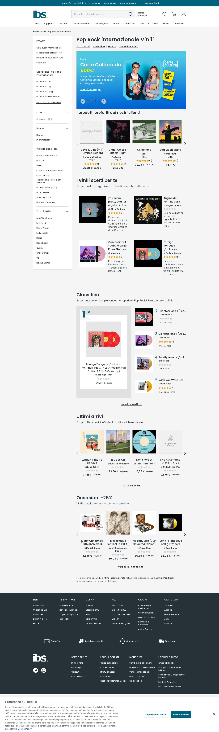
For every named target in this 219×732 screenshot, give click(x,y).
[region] (109, 714)
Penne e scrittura (172, 614)
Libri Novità (38, 605)
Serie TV (115, 618)
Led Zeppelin (42, 233)
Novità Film (117, 605)
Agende (168, 610)
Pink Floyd (41, 223)
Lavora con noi (136, 676)
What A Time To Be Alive (92, 461)
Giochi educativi (146, 612)
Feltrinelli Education (167, 682)
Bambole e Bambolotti (143, 623)
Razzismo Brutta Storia (169, 686)
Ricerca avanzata (142, 14)
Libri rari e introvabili (69, 610)
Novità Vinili (91, 618)
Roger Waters (43, 228)
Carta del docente (128, 3)
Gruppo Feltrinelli (166, 662)
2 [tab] (91, 101)
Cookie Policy (25, 728)
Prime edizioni (66, 605)
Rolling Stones (43, 263)
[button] (131, 14)
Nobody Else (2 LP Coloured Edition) (144, 542)
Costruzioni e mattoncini (144, 607)
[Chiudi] (213, 713)
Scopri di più (92, 221)
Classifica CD (92, 610)
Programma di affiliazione (142, 667)
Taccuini (168, 605)
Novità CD (90, 605)
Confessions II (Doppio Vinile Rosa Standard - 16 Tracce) (118, 245)
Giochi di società (146, 617)
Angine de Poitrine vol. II (172, 199)
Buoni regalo (94, 3)
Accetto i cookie (181, 714)
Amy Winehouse (44, 218)
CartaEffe (66, 3)
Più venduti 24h (43, 81)
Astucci (168, 623)
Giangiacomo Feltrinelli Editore (169, 669)
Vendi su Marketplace (139, 671)
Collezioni (64, 618)
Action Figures (145, 629)
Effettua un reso (107, 671)
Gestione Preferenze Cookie (113, 680)
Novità (39, 135)
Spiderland (144, 150)
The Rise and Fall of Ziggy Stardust (48, 181)
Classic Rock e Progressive (49, 53)
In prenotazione (43, 140)
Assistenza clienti (151, 3)
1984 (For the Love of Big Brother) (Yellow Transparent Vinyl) (170, 542)
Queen (39, 248)
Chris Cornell (42, 253)
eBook (36, 623)
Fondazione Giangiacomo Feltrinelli (171, 676)
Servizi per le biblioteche (140, 662)
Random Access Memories (49, 170)
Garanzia (105, 676)
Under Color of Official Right (118, 151)
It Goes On (118, 460)
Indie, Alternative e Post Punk (49, 58)
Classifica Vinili (93, 623)
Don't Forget (144, 460)
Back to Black (43, 175)
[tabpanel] (131, 80)
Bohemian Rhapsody (46, 187)
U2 (37, 258)
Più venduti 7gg (43, 86)
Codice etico (135, 680)
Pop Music (41, 63)
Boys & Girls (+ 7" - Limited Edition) (92, 151)
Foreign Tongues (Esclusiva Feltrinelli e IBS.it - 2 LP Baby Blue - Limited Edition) (171, 245)
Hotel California (43, 192)
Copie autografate (68, 614)
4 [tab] (98, 101)
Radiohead (42, 243)
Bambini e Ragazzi (121, 623)
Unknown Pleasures (45, 202)
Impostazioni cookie (156, 714)
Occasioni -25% (44, 119)
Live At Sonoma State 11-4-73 (170, 461)
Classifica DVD (119, 610)
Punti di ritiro (80, 3)
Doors (39, 238)
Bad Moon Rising (170, 150)
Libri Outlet (38, 614)
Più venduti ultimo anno (47, 96)
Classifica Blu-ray (121, 614)
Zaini (166, 618)
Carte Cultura (110, 3)
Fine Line (40, 160)
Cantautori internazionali (48, 48)
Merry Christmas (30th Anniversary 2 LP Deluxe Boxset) (92, 542)
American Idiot (43, 197)
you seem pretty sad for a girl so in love (117, 201)
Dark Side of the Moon (46, 155)
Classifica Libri (40, 610)
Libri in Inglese (40, 618)
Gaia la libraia (78, 676)
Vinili (88, 614)
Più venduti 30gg (44, 91)
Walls (39, 165)
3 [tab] (95, 101)
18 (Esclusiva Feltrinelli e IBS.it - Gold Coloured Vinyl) (118, 542)
